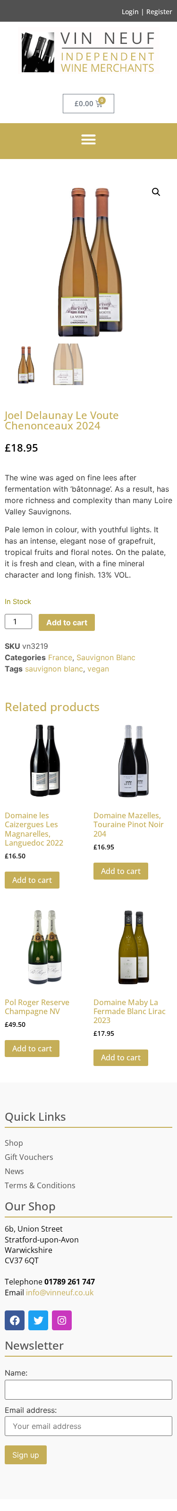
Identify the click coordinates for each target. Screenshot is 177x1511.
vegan (98, 668)
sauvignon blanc (54, 668)
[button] (89, 139)
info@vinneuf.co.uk (59, 1292)
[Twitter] (38, 1320)
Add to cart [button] (32, 880)
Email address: (31, 1410)
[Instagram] (62, 1320)
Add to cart (66, 622)
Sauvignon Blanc (105, 657)
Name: (16, 1373)
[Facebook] (15, 1320)
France (60, 657)
